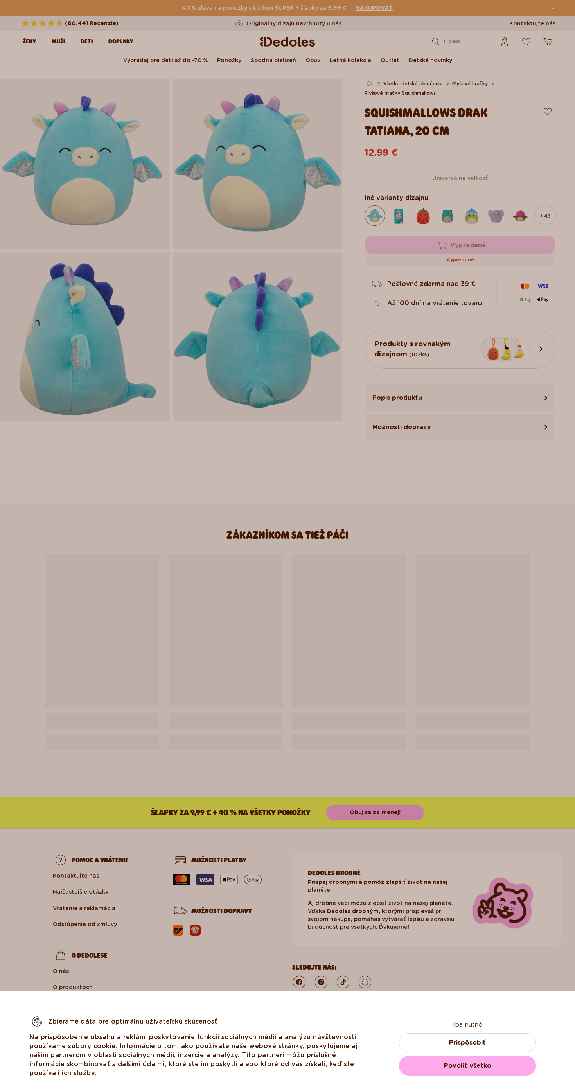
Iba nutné (467, 1024)
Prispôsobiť (467, 1042)
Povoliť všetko (467, 1065)
